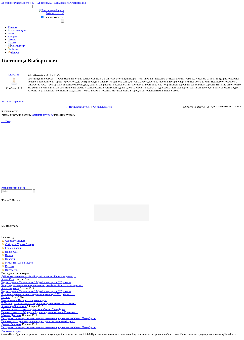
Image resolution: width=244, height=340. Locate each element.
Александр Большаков (14, 306)
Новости (10, 259)
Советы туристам (15, 240)
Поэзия (9, 255)
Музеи (11, 33)
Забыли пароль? (55, 13)
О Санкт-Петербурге (61, 337)
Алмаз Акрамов (10, 288)
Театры (12, 39)
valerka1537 (14, 74)
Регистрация (78, 2)
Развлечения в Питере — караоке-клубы (24, 300)
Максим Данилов (11, 315)
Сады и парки (13, 248)
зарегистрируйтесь (42, 114)
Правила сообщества (13, 337)
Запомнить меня (54, 17)
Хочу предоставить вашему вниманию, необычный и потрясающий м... (42, 285)
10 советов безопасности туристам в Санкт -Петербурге (33, 309)
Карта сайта (33, 337)
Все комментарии (11, 331)
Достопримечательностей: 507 (18, 2)
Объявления (18, 45)
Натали (5, 297)
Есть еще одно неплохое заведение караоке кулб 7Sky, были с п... (38, 294)
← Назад (6, 121)
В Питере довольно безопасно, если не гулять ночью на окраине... (38, 303)
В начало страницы (13, 101)
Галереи (12, 36)
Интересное (12, 270)
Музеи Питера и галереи (19, 262)
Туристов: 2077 (45, 2)
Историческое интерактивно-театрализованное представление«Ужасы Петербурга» (48, 318)
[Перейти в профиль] (14, 85)
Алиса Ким (7, 279)
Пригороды (11, 251)
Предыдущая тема (79, 106)
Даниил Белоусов (11, 324)
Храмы (12, 42)
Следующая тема (102, 106)
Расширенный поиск (13, 187)
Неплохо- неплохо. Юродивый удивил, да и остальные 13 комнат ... (39, 312)
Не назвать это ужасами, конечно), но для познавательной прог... (38, 321)
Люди (14, 49)
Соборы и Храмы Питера (19, 244)
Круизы (9, 266)
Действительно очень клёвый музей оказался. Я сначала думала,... (38, 276)
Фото (45, 337)
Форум (15, 52)
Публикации (18, 30)
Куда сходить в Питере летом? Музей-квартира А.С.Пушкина (36, 282)
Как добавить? (62, 2)
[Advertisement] (122, 157)
